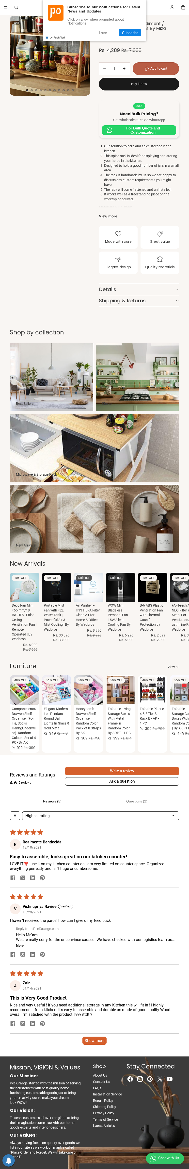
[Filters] (15, 815)
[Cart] (183, 7)
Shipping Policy (104, 1107)
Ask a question (122, 781)
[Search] (16, 7)
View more (108, 216)
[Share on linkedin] (32, 878)
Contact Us (101, 1082)
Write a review (122, 771)
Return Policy (103, 1101)
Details (107, 289)
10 (68, 90)
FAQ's (97, 1088)
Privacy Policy (103, 1113)
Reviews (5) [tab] (52, 801)
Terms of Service (105, 1119)
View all (173, 667)
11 (73, 90)
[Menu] (5, 7)
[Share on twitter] (23, 878)
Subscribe (130, 32)
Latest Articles (104, 1126)
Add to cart (158, 68)
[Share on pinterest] (42, 878)
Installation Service (107, 1094)
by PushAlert (57, 37)
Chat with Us (168, 1158)
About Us (100, 1075)
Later (103, 32)
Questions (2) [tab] (136, 801)
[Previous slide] (15, 55)
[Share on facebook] (13, 878)
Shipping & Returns (122, 300)
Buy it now (139, 84)
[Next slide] (84, 55)
